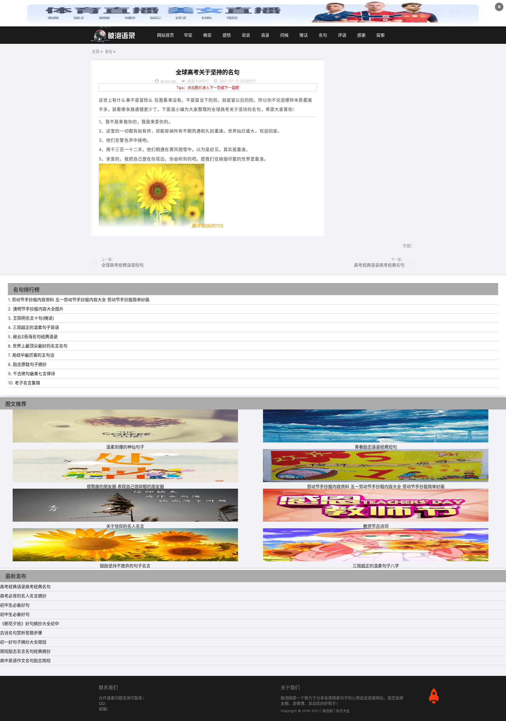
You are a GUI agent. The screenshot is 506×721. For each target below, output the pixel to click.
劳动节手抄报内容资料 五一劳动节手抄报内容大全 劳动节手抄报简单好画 (80, 299)
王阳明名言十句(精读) (33, 318)
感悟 (226, 35)
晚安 (207, 35)
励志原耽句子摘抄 (30, 364)
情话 (303, 35)
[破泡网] (113, 35)
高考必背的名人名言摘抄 (23, 596)
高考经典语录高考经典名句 (379, 265)
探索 (380, 35)
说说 (246, 35)
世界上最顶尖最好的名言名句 (40, 345)
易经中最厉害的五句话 (33, 355)
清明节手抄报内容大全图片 (38, 309)
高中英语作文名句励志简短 (25, 660)
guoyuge (168, 81)
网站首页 (165, 35)
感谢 (361, 35)
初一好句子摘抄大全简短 (23, 642)
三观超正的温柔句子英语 (36, 327)
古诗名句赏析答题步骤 (21, 632)
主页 (95, 51)
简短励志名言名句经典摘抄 (25, 651)
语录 (265, 35)
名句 (323, 35)
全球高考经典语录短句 (122, 265)
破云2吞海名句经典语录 (35, 336)
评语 (342, 35)
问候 (284, 35)
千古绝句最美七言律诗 (34, 373)
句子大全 (343, 711)
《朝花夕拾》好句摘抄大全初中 (29, 623)
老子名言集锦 (27, 382)
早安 (188, 35)
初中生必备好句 (15, 605)
